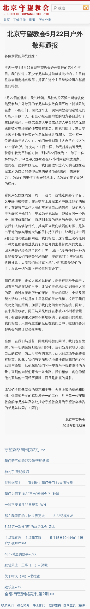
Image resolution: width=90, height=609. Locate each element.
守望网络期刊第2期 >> (25, 449)
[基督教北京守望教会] (25, 15)
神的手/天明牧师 (17, 472)
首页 (7, 20)
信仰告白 (55, 605)
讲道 (32, 20)
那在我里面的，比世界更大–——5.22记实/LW (39, 516)
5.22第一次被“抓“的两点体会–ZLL (30, 526)
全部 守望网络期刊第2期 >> (30, 594)
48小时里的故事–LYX (20, 554)
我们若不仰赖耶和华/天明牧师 (27, 461)
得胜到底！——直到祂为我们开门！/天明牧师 (39, 483)
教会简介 (23, 605)
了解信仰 (19, 20)
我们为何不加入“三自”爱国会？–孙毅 (32, 494)
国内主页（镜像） (75, 605)
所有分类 (45, 20)
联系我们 (7, 605)
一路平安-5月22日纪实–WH (25, 505)
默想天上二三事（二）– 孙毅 (26, 565)
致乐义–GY (13, 587)
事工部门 (39, 605)
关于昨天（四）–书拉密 (22, 576)
